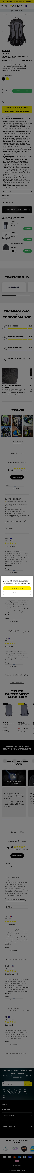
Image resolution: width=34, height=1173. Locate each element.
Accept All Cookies (17, 588)
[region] (17, 586)
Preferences (17, 593)
